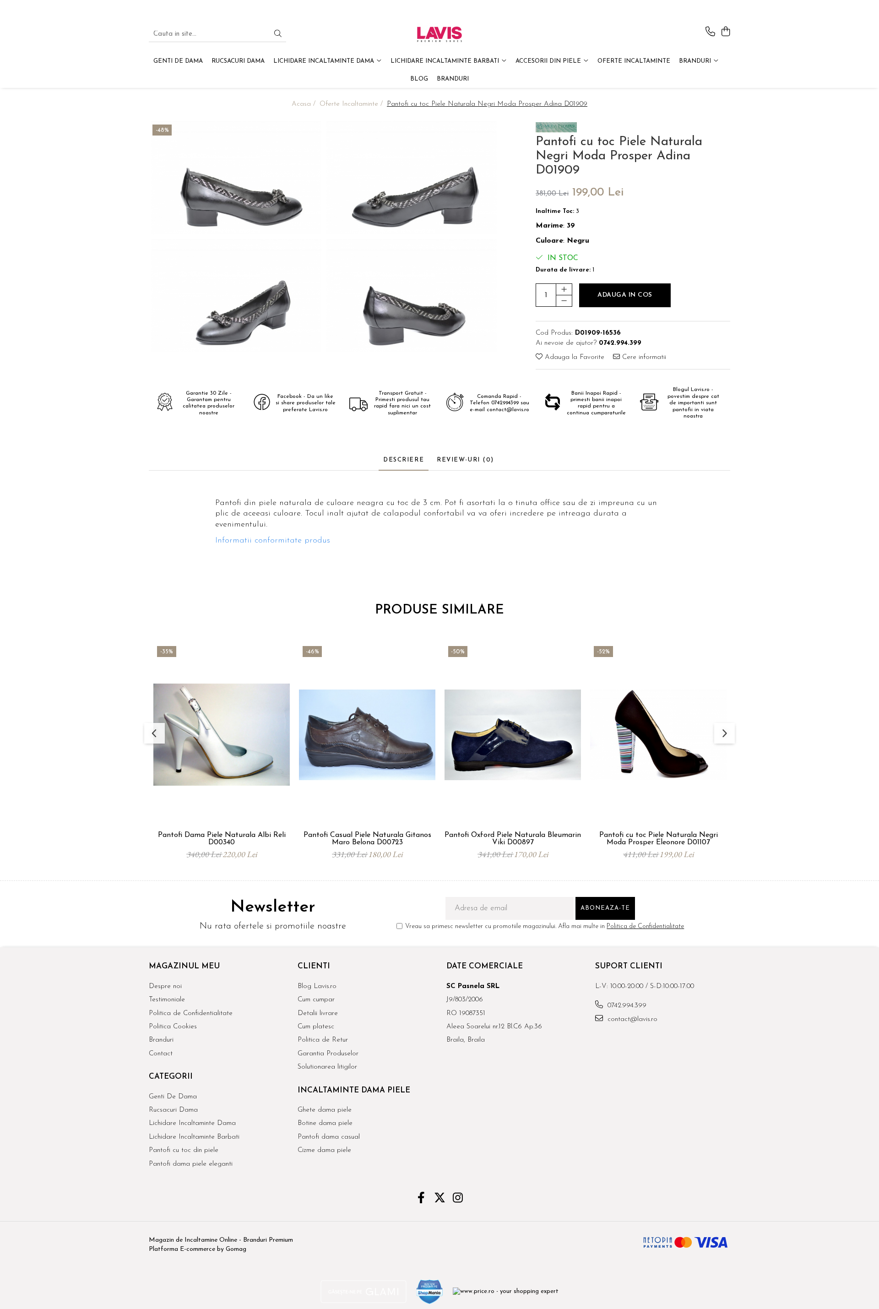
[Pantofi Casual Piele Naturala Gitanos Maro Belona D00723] (367, 734)
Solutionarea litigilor (327, 1067)
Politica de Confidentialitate (645, 926)
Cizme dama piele (324, 1150)
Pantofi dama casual (329, 1137)
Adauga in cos (624, 295)
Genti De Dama (173, 1096)
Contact (161, 1053)
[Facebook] (421, 1199)
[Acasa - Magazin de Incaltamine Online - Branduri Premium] (439, 34)
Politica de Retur (323, 1040)
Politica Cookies (173, 1026)
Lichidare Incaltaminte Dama (192, 1123)
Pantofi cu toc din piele (183, 1150)
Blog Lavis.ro (317, 986)
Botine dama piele (325, 1123)
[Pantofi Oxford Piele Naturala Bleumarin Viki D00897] (513, 734)
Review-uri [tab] (465, 460)
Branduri (696, 61)
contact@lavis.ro (631, 1019)
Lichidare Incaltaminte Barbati (194, 1137)
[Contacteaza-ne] (710, 32)
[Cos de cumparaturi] (725, 32)
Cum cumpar (316, 999)
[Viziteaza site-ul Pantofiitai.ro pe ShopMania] (430, 1291)
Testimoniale (167, 999)
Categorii (171, 1077)
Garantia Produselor (328, 1053)
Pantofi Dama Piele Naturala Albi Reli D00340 (222, 838)
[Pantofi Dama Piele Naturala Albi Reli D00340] (221, 734)
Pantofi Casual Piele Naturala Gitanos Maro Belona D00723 (367, 838)
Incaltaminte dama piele (354, 1090)
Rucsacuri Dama (173, 1110)
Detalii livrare (318, 1013)
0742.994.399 (625, 1005)
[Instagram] (458, 1199)
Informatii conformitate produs (272, 541)
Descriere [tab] (403, 460)
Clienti (314, 966)
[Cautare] (278, 34)
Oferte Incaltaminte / (352, 104)
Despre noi (165, 986)
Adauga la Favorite (573, 357)
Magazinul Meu (184, 966)
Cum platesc (316, 1026)
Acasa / (305, 104)
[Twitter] (440, 1199)
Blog (419, 79)
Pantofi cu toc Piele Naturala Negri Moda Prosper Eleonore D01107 (658, 838)
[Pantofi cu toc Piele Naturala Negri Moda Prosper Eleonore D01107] (658, 734)
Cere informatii (643, 357)
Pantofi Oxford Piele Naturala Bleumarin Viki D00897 (513, 838)
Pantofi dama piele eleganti (191, 1164)
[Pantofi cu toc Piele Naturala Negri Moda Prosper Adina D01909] (236, 177)
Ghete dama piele (325, 1110)
